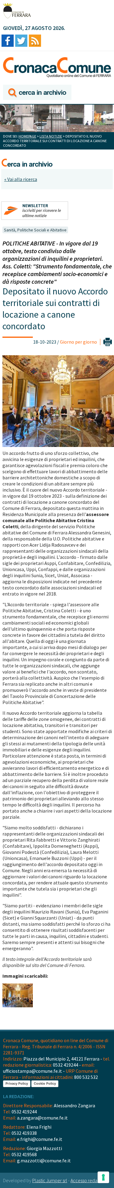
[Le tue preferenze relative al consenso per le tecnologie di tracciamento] (103, 1177)
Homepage (27, 136)
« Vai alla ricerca (20, 179)
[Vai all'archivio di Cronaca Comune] (37, 93)
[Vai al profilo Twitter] (21, 41)
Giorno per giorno (78, 342)
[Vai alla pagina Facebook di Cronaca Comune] (8, 41)
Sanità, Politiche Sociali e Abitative (35, 230)
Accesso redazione (89, 1180)
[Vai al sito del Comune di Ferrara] (17, 10)
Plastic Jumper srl (49, 1180)
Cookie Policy (45, 1083)
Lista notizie (51, 136)
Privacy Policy (16, 1083)
